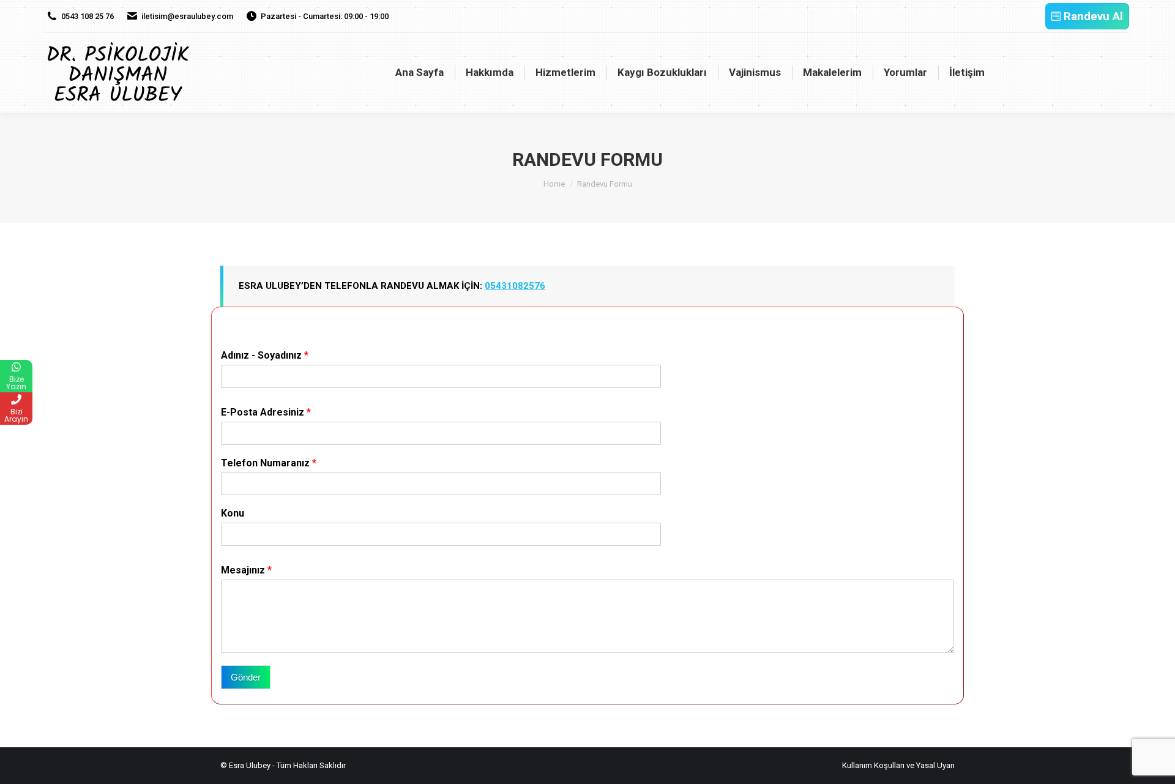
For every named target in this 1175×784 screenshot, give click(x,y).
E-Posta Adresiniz (266, 412)
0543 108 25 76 (87, 16)
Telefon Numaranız (268, 463)
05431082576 (515, 285)
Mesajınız (246, 570)
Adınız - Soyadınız (264, 355)
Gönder (246, 677)
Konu (232, 513)
